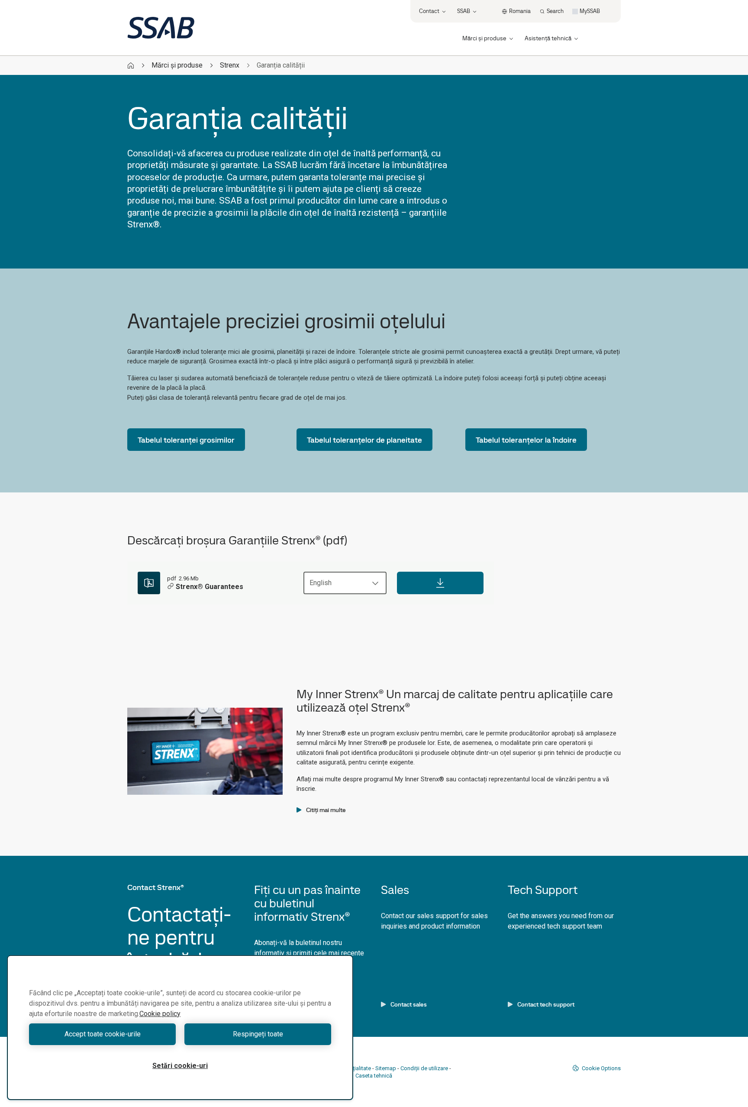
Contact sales (408, 1004)
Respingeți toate (258, 1034)
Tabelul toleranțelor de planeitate (364, 440)
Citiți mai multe (326, 810)
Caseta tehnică (373, 1075)
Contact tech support (545, 1004)
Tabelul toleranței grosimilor (186, 440)
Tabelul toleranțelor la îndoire (526, 440)
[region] (180, 1027)
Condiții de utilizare (424, 1068)
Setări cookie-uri (180, 1066)
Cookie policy (160, 1014)
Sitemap (385, 1068)
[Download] (440, 583)
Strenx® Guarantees (209, 587)
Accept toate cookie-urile (102, 1034)
